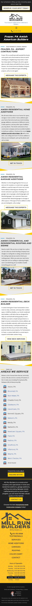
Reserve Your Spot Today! (16, 8)
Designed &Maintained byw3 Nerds (18, 593)
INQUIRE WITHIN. (16, 474)
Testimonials (16, 536)
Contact (16, 558)
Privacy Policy (19, 589)
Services (16, 540)
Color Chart (16, 554)
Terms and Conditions (9, 589)
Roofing (16, 550)
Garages (16, 547)
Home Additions (16, 543)
